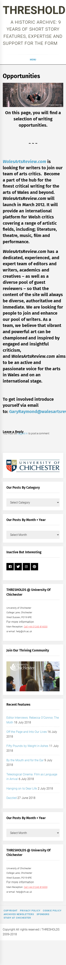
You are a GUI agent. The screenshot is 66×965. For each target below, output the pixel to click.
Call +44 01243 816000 (35, 626)
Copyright (10, 910)
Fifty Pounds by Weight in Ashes (27, 746)
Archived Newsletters (19, 914)
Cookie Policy (52, 910)
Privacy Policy (30, 910)
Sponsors (43, 914)
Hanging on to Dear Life (21, 788)
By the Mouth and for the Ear (25, 760)
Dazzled (11, 798)
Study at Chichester (17, 918)
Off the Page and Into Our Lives (26, 732)
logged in (22, 433)
